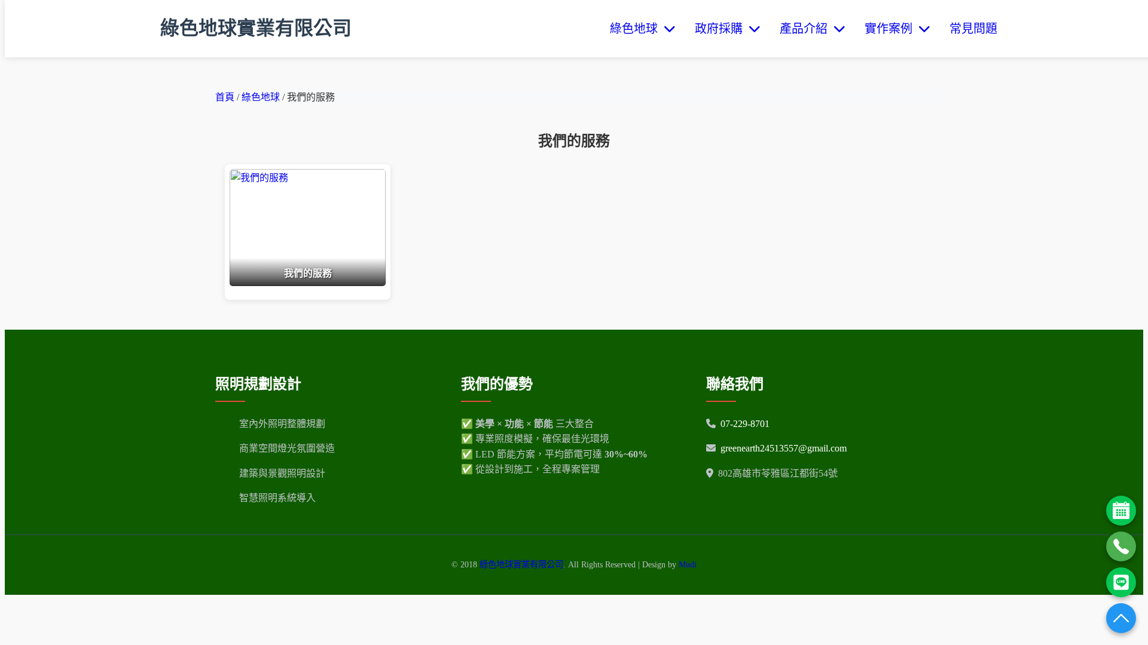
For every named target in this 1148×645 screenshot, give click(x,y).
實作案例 (891, 28)
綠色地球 (637, 28)
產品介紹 (806, 28)
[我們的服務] (308, 283)
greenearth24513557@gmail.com (783, 448)
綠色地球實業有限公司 (256, 28)
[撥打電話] (1121, 546)
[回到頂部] (1121, 618)
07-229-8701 (745, 424)
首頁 (224, 97)
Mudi (688, 564)
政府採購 (722, 28)
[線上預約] (1121, 511)
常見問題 (973, 28)
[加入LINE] (1121, 582)
